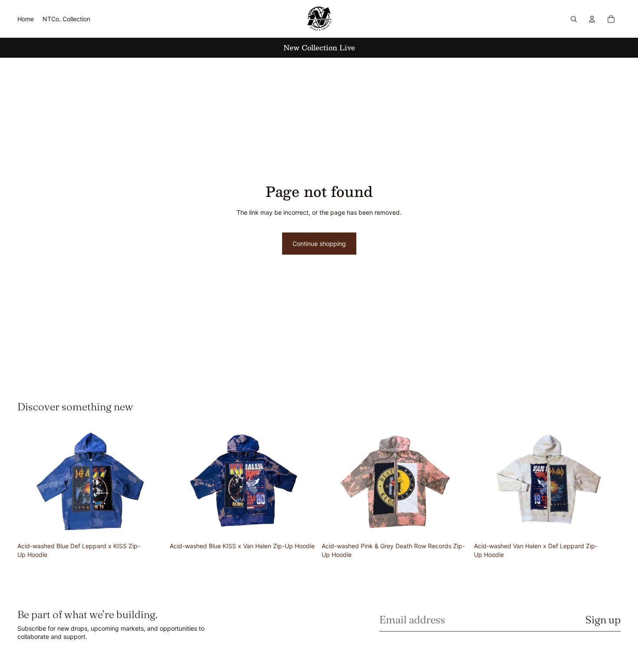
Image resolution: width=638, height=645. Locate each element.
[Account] (592, 19)
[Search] (573, 19)
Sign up (603, 619)
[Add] (151, 525)
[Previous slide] (30, 483)
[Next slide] (151, 483)
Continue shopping (319, 243)
